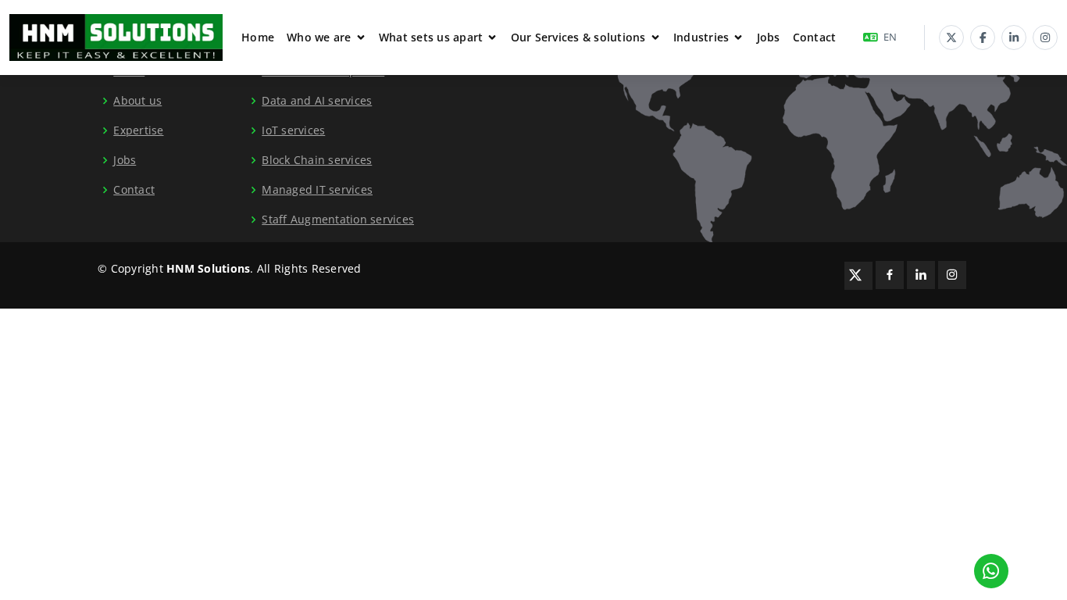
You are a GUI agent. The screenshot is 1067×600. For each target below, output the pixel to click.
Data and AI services (317, 100)
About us (137, 100)
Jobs (768, 37)
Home (257, 37)
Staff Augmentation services (338, 219)
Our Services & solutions (578, 37)
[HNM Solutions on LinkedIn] (1013, 37)
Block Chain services (317, 160)
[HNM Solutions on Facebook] (982, 37)
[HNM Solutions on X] (951, 37)
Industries (701, 37)
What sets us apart (431, 37)
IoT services (293, 130)
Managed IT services (317, 189)
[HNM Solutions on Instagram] (1045, 37)
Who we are (319, 37)
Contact (815, 37)
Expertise (138, 130)
